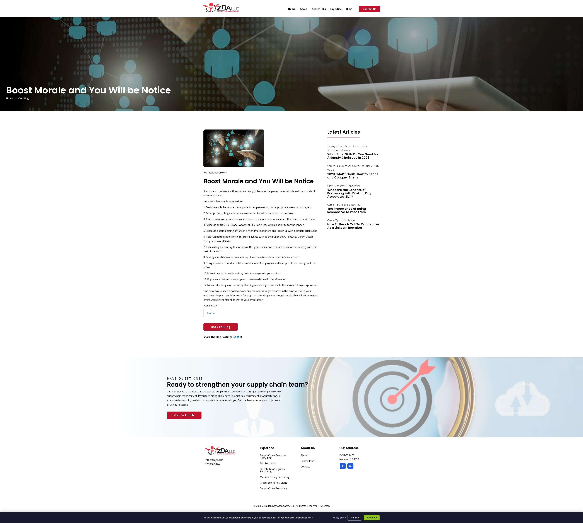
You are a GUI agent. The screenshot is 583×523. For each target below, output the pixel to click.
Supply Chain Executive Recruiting (273, 456)
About (304, 455)
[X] (241, 337)
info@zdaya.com (214, 459)
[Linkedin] (238, 337)
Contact (305, 466)
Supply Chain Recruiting (273, 488)
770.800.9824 (212, 464)
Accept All (371, 517)
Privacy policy (339, 517)
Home (9, 98)
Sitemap (325, 506)
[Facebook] (235, 337)
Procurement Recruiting (273, 482)
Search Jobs (307, 461)
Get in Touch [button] (184, 415)
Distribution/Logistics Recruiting (272, 470)
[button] (220, 327)
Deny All (354, 517)
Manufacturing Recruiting (274, 477)
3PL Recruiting (268, 463)
